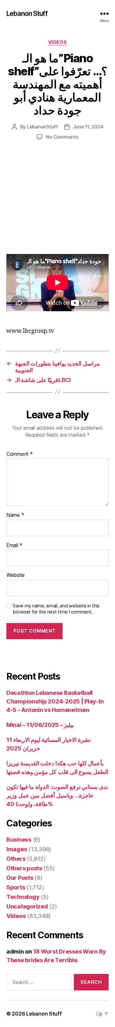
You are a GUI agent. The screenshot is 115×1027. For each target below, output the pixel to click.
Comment (19, 454)
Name (15, 515)
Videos (57, 42)
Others (15, 858)
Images (16, 849)
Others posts (24, 868)
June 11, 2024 (88, 127)
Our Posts (19, 877)
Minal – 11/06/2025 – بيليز (40, 725)
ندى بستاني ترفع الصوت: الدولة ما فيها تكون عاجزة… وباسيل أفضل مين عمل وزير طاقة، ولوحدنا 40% (57, 795)
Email (14, 545)
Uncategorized (27, 906)
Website (15, 575)
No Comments (62, 137)
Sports (15, 887)
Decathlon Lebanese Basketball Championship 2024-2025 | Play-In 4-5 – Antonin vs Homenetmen (54, 701)
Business (18, 839)
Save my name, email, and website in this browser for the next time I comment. (56, 609)
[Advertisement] (57, 203)
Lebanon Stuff (27, 13)
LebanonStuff (42, 127)
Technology (22, 896)
